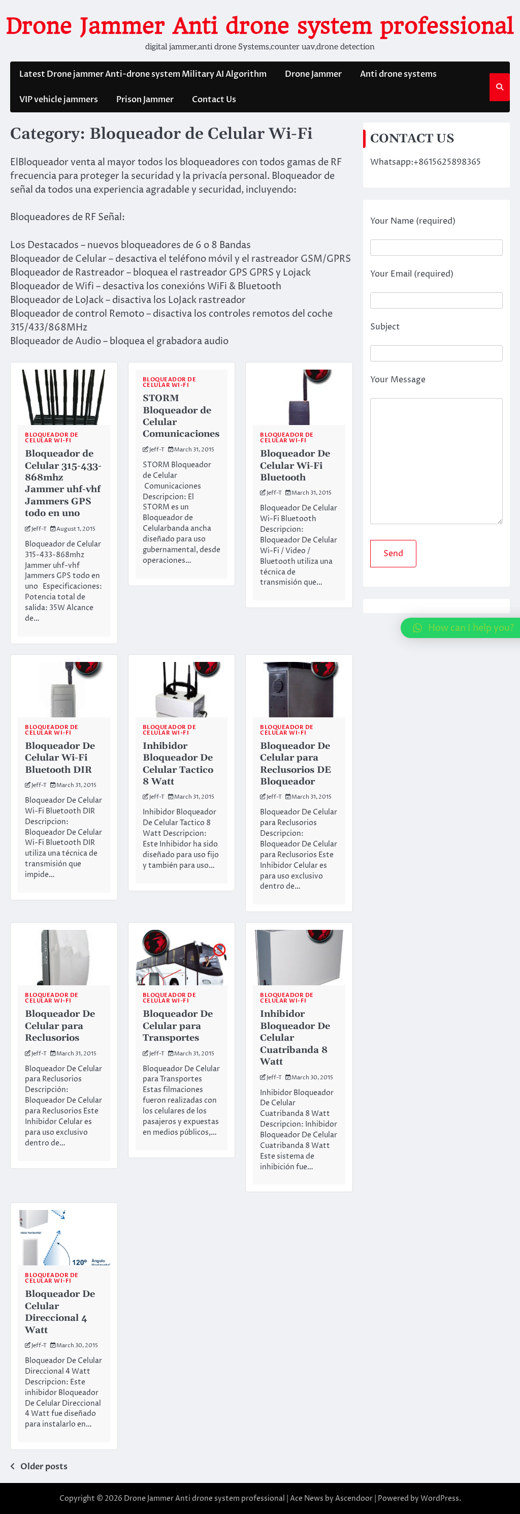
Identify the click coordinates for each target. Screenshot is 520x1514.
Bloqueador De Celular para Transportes (178, 1026)
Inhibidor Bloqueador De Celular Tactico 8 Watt (178, 764)
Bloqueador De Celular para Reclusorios (60, 1026)
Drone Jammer (313, 74)
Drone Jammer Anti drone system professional (260, 26)
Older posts (44, 1466)
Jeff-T (39, 529)
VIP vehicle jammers (58, 99)
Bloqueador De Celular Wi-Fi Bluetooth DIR (60, 758)
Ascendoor (354, 1498)
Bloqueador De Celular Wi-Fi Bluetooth (295, 465)
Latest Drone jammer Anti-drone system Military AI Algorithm (143, 74)
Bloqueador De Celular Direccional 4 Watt (60, 1312)
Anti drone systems (398, 74)
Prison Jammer (145, 99)
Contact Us (214, 99)
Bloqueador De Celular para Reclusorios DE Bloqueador (295, 764)
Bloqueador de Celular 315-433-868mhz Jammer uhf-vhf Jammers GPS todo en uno (63, 483)
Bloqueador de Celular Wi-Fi (52, 437)
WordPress (439, 1498)
